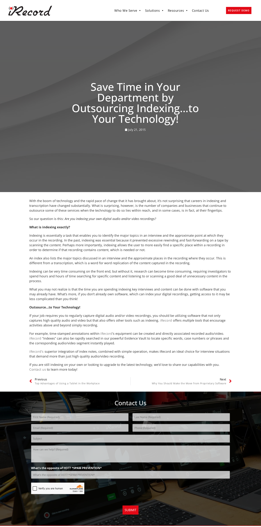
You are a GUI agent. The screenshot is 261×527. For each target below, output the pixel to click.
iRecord (166, 320)
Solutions (152, 10)
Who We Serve (125, 10)
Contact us (37, 369)
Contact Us (200, 10)
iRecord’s (36, 351)
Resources (176, 10)
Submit (130, 510)
